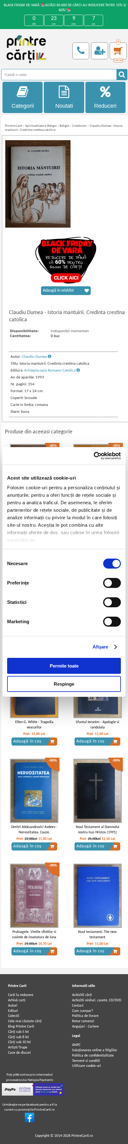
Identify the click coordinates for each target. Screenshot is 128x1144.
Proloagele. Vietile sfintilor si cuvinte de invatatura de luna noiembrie (34, 937)
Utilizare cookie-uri (86, 1066)
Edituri (13, 1011)
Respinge (64, 684)
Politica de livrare (85, 1016)
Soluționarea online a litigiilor (94, 1050)
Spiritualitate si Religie (41, 126)
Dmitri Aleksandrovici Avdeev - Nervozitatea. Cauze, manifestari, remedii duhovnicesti (34, 835)
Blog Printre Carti (21, 1026)
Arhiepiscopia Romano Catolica (50, 370)
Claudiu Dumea (35, 357)
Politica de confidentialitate (93, 1056)
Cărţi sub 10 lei (19, 1042)
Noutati (64, 106)
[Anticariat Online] (29, 1121)
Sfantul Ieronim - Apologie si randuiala (97, 724)
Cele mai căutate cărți (25, 1021)
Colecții (13, 1016)
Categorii (22, 106)
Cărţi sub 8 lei (18, 1037)
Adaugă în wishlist (58, 290)
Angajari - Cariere (85, 1026)
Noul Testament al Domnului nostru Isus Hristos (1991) (97, 829)
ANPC (76, 1045)
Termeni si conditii (86, 1061)
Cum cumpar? (82, 1011)
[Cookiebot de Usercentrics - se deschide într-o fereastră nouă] (93, 456)
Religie (64, 126)
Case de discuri (19, 1053)
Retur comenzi (83, 1021)
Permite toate (64, 665)
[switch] (112, 583)
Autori (12, 1006)
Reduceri (105, 106)
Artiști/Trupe (17, 1047)
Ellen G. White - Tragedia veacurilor (34, 724)
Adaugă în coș (27, 741)
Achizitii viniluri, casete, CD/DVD (96, 1000)
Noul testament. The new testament (97, 934)
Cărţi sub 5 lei (18, 1032)
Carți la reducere (20, 995)
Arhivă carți (16, 1000)
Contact (78, 1006)
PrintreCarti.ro (82, 1136)
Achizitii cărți (82, 995)
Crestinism (79, 126)
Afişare (100, 646)
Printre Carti (13, 126)
